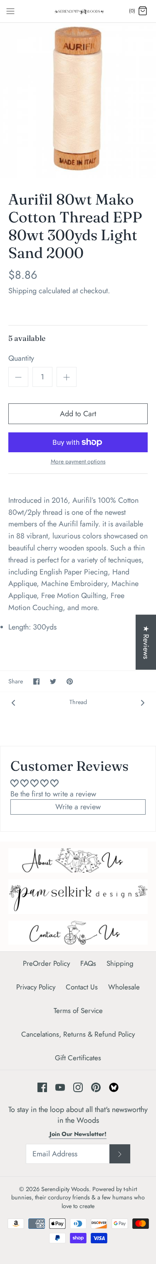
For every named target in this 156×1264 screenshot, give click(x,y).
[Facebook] (42, 1087)
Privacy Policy (35, 987)
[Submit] (119, 1153)
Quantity (21, 358)
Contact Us (82, 987)
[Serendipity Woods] (78, 11)
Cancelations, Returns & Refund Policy (78, 1034)
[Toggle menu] (10, 10)
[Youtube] (60, 1087)
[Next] (143, 702)
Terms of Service (78, 1011)
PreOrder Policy (46, 963)
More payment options (78, 461)
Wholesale (124, 987)
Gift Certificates (78, 1058)
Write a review (78, 806)
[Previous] (13, 702)
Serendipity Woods (65, 1189)
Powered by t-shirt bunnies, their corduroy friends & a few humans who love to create (78, 1197)
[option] (78, 100)
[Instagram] (78, 1087)
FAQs (88, 963)
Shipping (22, 290)
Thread (78, 702)
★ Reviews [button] (146, 642)
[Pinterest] (96, 1087)
